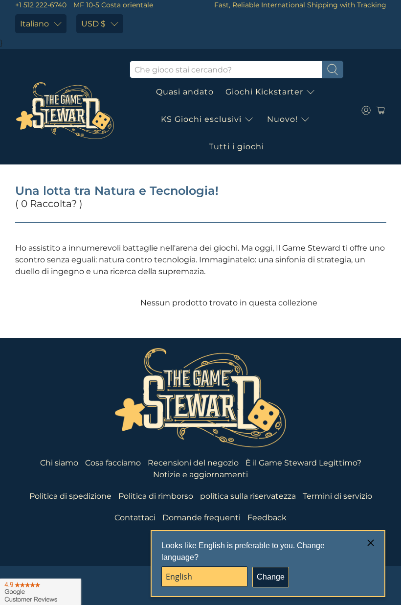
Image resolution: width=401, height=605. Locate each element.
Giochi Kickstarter (264, 91)
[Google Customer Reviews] (40, 592)
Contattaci (135, 517)
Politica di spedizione (70, 496)
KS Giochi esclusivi (201, 119)
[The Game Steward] (65, 110)
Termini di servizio (337, 496)
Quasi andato (185, 91)
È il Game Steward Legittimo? (303, 462)
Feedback (267, 517)
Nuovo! (282, 119)
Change (271, 577)
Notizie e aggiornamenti (200, 474)
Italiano (34, 23)
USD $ (93, 23)
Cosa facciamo (113, 462)
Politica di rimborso (155, 496)
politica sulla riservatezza (248, 496)
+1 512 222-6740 (41, 4)
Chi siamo (59, 462)
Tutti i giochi (236, 146)
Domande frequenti (201, 517)
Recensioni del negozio (193, 462)
